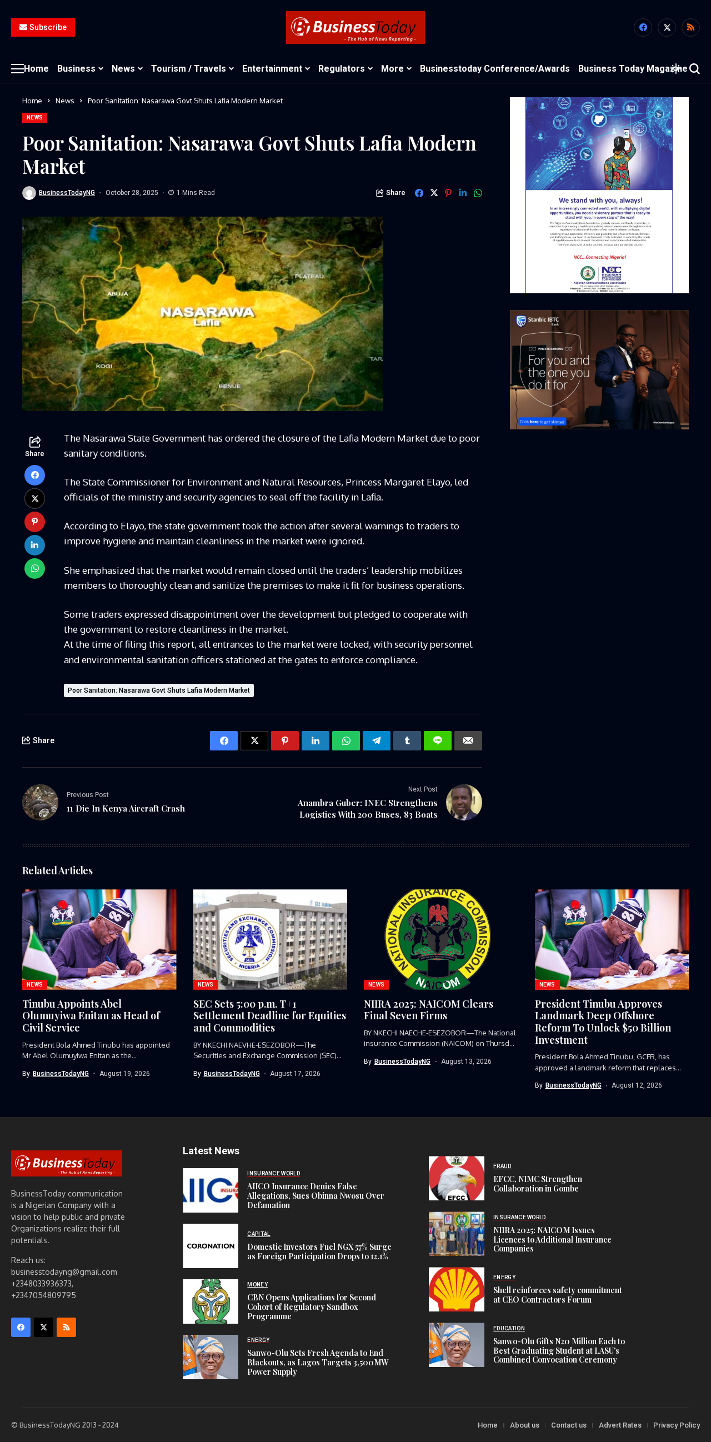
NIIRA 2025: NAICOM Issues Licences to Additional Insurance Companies (552, 1239)
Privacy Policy (676, 1425)
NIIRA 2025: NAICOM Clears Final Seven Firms (428, 1010)
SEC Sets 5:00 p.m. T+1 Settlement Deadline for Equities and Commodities (269, 1015)
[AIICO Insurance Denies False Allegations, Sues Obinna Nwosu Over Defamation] (210, 1190)
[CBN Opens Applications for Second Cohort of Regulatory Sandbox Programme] (210, 1301)
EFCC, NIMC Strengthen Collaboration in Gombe (537, 1184)
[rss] (691, 27)
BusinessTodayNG (67, 193)
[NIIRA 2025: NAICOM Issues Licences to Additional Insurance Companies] (456, 1233)
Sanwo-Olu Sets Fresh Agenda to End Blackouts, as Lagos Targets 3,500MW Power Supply (317, 1362)
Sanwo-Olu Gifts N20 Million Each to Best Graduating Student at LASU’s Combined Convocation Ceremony (559, 1350)
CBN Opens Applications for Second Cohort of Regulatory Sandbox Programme (311, 1306)
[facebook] (643, 27)
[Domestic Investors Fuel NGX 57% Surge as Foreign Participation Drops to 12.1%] (210, 1246)
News (65, 100)
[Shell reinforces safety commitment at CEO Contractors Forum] (456, 1289)
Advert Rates (620, 1425)
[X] (667, 27)
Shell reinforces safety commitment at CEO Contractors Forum (557, 1295)
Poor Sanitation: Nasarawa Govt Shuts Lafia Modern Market (159, 690)
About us (524, 1425)
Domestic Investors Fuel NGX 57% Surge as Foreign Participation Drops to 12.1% (319, 1251)
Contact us (569, 1425)
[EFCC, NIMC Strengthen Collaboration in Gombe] (456, 1178)
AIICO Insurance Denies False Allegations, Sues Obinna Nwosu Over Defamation (315, 1195)
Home (32, 100)
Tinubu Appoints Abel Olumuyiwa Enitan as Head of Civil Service (91, 1015)
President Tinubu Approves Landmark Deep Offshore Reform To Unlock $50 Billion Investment (603, 1022)
